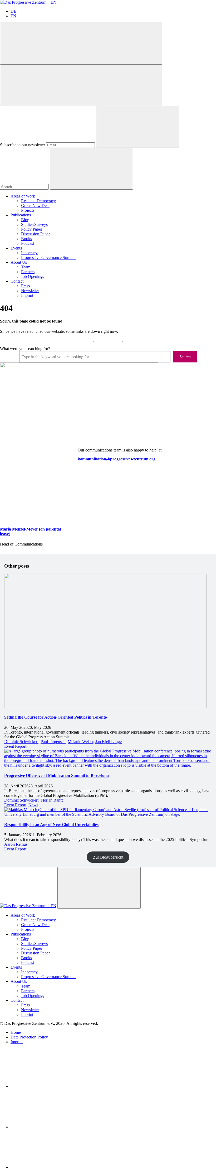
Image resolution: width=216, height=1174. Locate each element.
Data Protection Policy (29, 1037)
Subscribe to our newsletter (22, 145)
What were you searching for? (25, 348)
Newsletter (30, 290)
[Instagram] (50, 1167)
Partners (28, 271)
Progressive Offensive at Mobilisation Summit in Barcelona (56, 775)
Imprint (27, 295)
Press (25, 286)
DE (13, 11)
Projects (27, 210)
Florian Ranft (52, 800)
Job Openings (32, 276)
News (33, 805)
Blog (25, 219)
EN (13, 16)
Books (26, 238)
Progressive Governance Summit (48, 257)
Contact (17, 281)
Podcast (27, 243)
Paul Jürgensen (53, 741)
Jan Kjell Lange (108, 741)
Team (25, 267)
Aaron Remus (15, 844)
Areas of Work (23, 196)
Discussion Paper (35, 234)
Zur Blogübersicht (108, 857)
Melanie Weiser (80, 741)
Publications (21, 215)
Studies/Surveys (34, 224)
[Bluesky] (50, 1127)
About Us (19, 262)
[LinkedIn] (50, 1086)
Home (16, 1032)
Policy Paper (31, 229)
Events (16, 248)
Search (185, 357)
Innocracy (29, 253)
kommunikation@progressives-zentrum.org (116, 459)
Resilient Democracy (38, 201)
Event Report (15, 746)
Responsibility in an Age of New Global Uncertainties (51, 824)
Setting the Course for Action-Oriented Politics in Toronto (55, 717)
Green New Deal (35, 205)
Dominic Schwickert (21, 741)
